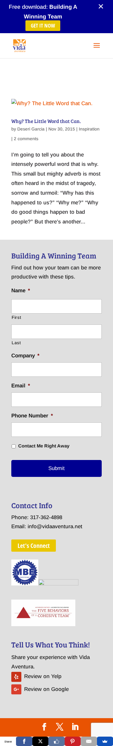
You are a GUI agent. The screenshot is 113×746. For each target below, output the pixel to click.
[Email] (89, 741)
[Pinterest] (73, 741)
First (16, 317)
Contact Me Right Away (43, 445)
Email (20, 386)
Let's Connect (34, 545)
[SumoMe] (105, 741)
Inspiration (89, 128)
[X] (40, 741)
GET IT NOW (43, 25)
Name (20, 291)
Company (25, 356)
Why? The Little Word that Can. (46, 121)
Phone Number (32, 416)
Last (16, 342)
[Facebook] (24, 741)
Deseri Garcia (31, 128)
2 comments (26, 138)
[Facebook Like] (56, 741)
